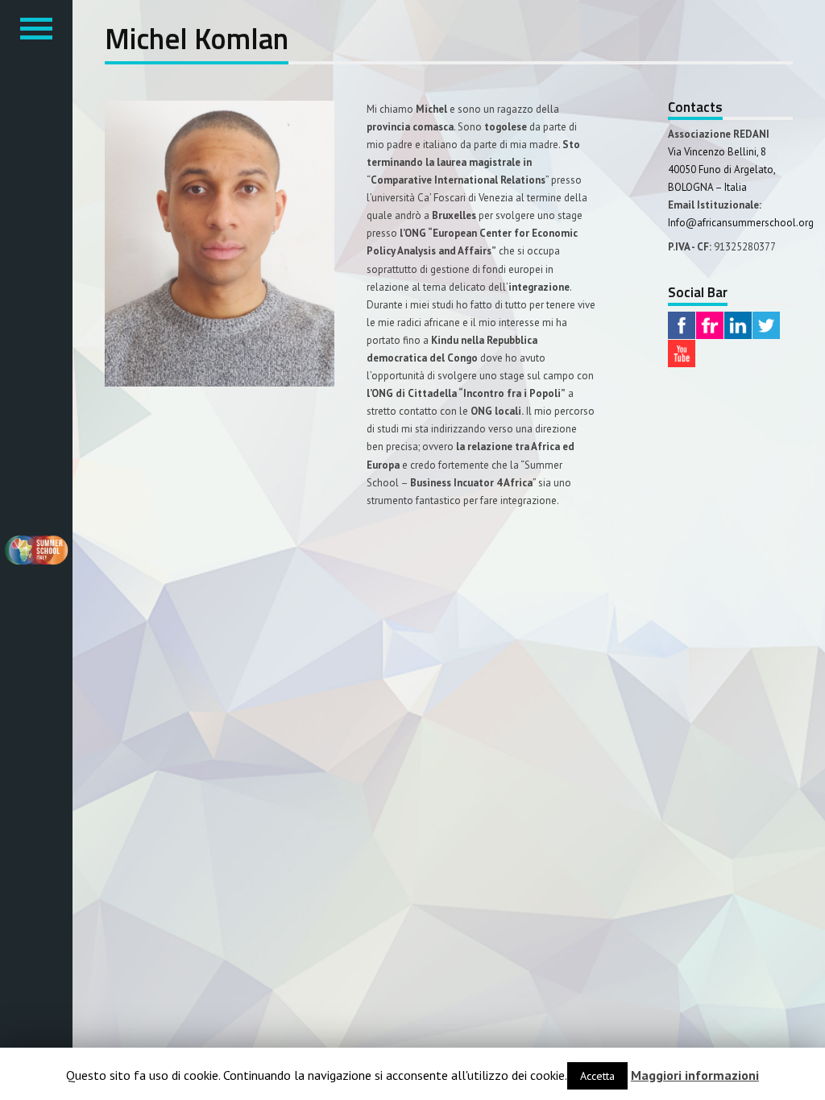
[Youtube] (681, 355)
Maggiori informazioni (695, 1075)
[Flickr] (709, 327)
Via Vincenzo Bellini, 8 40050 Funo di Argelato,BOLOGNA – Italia (722, 169)
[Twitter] (766, 327)
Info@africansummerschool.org (741, 223)
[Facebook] (681, 327)
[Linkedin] (738, 327)
